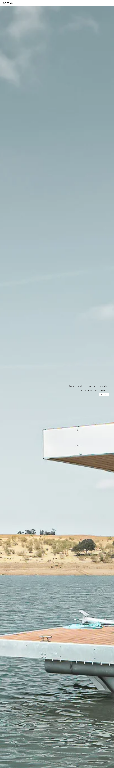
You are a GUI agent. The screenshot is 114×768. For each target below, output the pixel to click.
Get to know (103, 394)
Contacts (108, 3)
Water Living (85, 3)
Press (101, 3)
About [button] (63, 3)
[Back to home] (8, 3)
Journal (94, 3)
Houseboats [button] (73, 3)
